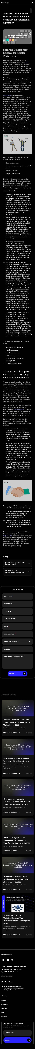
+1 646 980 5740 (12, 969)
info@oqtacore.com (6, 976)
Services (3, 1000)
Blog (2, 1012)
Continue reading (10, 732)
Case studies (4, 1004)
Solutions (4, 1016)
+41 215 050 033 (14, 966)
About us (4, 1008)
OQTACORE (7, 536)
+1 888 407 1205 (11, 972)
